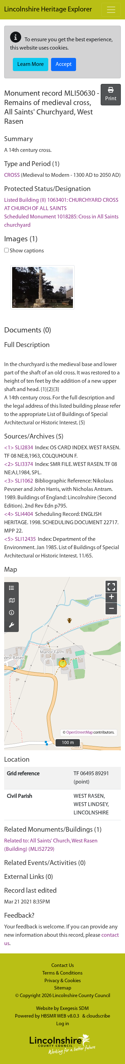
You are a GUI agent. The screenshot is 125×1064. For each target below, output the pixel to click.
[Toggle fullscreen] (111, 586)
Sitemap (62, 988)
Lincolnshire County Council (81, 995)
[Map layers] (11, 588)
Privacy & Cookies (62, 981)
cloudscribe (98, 1016)
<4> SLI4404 (18, 514)
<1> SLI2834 (18, 448)
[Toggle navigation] (111, 10)
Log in (62, 1024)
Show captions (26, 251)
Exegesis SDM (74, 1008)
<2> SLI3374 (18, 464)
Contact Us (62, 965)
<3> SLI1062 (18, 481)
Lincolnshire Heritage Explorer (48, 9)
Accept (64, 64)
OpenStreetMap (79, 733)
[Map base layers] (11, 601)
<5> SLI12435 (20, 539)
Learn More (30, 64)
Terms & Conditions (62, 973)
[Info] (11, 613)
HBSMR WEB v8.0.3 (60, 1016)
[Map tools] (11, 626)
